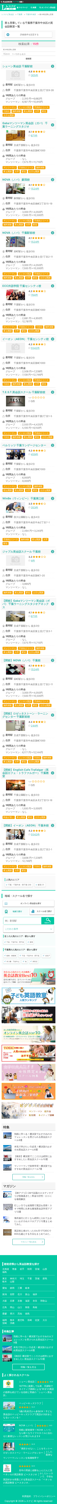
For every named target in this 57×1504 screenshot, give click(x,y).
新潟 (4, 1294)
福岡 (4, 1320)
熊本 (12, 1320)
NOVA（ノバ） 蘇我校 (16, 179)
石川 (20, 1294)
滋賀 (27, 1300)
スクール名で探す (44, 911)
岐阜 (27, 1288)
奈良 (35, 1300)
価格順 (28, 58)
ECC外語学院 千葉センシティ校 (21, 285)
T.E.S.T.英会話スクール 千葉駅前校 (23, 392)
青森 (14, 1269)
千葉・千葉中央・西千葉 (15, 942)
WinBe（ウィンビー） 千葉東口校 (23, 498)
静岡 (12, 1288)
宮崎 (4, 1323)
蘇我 (31, 942)
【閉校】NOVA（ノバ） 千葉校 (21, 660)
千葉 (29, 1278)
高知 (20, 1313)
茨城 (37, 1278)
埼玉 (22, 1278)
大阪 (4, 1300)
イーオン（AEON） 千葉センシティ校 (25, 339)
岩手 (22, 1269)
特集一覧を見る (28, 1177)
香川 (12, 1313)
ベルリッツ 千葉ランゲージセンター (24, 445)
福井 (35, 1294)
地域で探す (17, 911)
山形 (45, 1269)
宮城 (37, 1269)
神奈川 (13, 1278)
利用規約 (26, 1496)
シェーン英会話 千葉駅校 (17, 66)
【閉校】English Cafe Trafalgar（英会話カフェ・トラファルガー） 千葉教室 (25, 773)
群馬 (45, 1278)
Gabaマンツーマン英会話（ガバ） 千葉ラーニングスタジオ (25, 124)
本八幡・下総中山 (12, 961)
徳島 (27, 1313)
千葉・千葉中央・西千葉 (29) (19, 885)
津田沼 (34, 961)
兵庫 (12, 1300)
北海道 (5, 1269)
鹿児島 (21, 1320)
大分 (45, 1320)
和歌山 (43, 1300)
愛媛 (4, 1313)
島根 (35, 1307)
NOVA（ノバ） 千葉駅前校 (18, 232)
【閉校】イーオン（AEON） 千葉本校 (25, 825)
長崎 (29, 1320)
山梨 (12, 1281)
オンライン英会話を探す (30, 903)
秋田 (29, 1269)
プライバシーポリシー (44, 1496)
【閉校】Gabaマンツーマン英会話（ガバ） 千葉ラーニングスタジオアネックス (26, 604)
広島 (4, 1307)
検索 (34, 7)
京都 (20, 1300)
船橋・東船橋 (11, 956)
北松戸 (47, 956)
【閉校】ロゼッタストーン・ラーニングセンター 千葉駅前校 (25, 715)
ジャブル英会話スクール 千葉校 (21, 551)
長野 (12, 1294)
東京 (4, 1278)
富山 (27, 1294)
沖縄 (12, 1323)
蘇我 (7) (41, 885)
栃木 (4, 1281)
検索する (47, 923)
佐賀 (37, 1320)
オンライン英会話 (48, 7)
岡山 (12, 1307)
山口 (20, 1307)
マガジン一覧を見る (28, 1242)
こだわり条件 (11, 928)
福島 (4, 1272)
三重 (20, 1288)
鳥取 (27, 1307)
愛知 (4, 1288)
